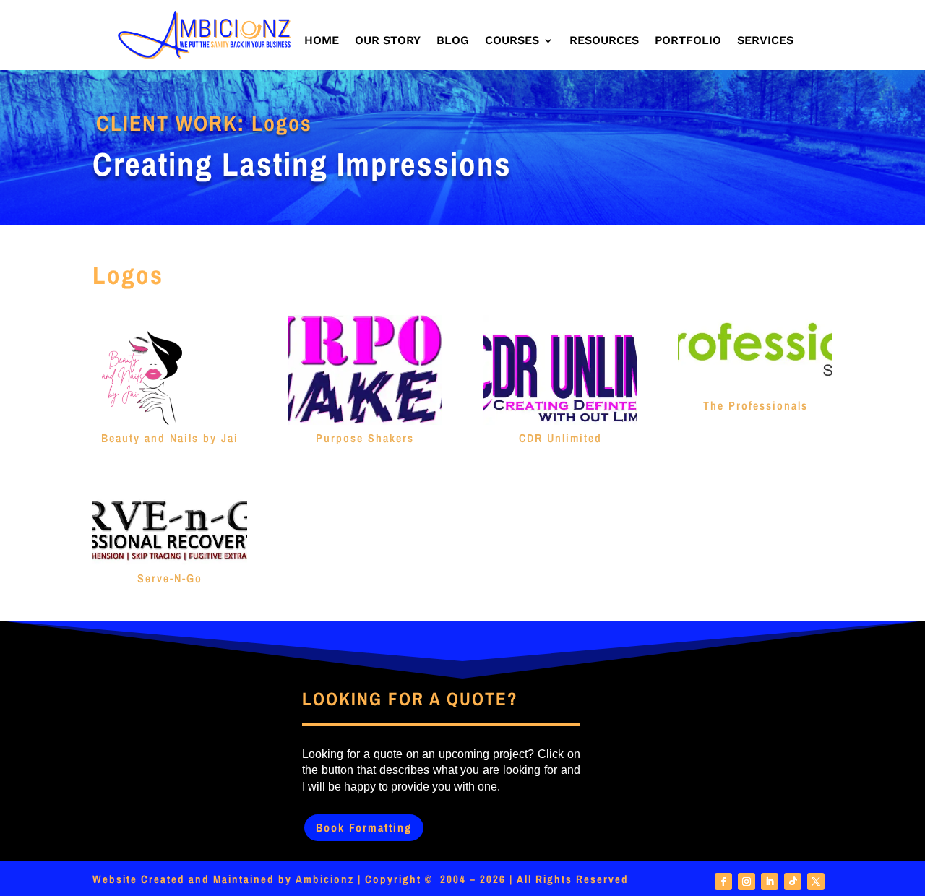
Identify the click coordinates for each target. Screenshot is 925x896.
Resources (604, 41)
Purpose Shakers (365, 438)
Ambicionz (325, 879)
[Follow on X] (816, 881)
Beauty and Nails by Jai (169, 438)
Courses (512, 41)
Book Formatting (364, 827)
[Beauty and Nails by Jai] (169, 370)
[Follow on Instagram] (746, 881)
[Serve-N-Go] (169, 524)
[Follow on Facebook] (723, 881)
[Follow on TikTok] (792, 881)
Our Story (388, 41)
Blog (452, 41)
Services (765, 41)
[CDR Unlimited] (560, 370)
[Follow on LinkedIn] (769, 881)
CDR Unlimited (560, 438)
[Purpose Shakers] (365, 370)
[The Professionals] (755, 353)
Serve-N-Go (169, 578)
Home (321, 41)
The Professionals (755, 405)
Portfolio (688, 41)
